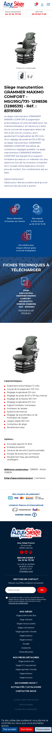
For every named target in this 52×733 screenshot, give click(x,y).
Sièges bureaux (26, 640)
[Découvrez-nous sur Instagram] (30, 552)
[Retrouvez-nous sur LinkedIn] (26, 552)
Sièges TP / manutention (26, 665)
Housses (26, 644)
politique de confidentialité (18, 603)
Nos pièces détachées (26, 657)
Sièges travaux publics (26, 624)
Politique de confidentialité (26, 709)
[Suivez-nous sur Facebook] (21, 552)
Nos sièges (26, 612)
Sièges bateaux (26, 636)
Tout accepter (9, 729)
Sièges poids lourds (26, 661)
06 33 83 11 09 (39, 14)
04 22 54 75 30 (13, 14)
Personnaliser (43, 729)
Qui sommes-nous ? (26, 683)
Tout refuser (26, 729)
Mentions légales (26, 704)
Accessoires (26, 648)
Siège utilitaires (26, 619)
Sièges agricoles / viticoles (26, 632)
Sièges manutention (26, 628)
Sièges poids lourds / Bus (26, 615)
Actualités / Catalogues (26, 687)
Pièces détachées (26, 652)
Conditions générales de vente (26, 700)
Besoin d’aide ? (26, 559)
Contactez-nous (26, 571)
